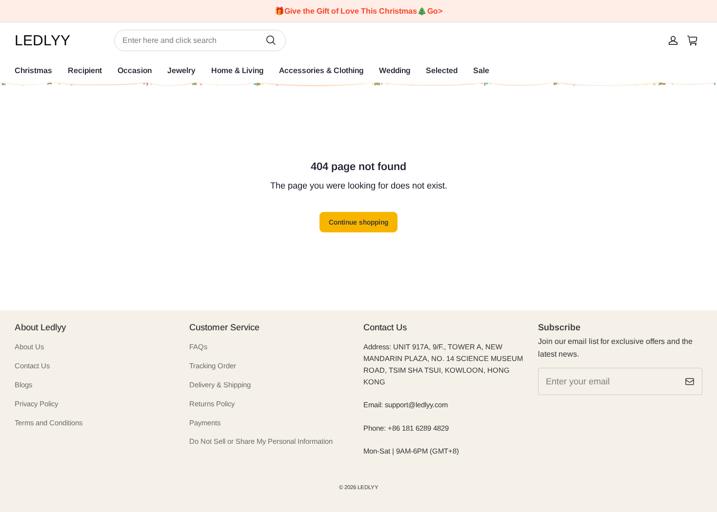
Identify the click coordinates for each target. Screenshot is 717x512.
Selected (442, 70)
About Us (29, 347)
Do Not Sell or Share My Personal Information (261, 441)
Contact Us (32, 366)
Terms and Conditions (48, 423)
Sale (481, 70)
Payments (204, 423)
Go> (434, 11)
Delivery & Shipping (220, 385)
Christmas (33, 70)
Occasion (135, 70)
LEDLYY (368, 487)
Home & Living (237, 70)
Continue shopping (358, 222)
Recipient (85, 70)
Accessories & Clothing (321, 70)
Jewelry (181, 70)
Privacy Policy (36, 404)
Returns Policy (212, 404)
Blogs (23, 385)
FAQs (198, 347)
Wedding (394, 70)
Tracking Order (212, 366)
